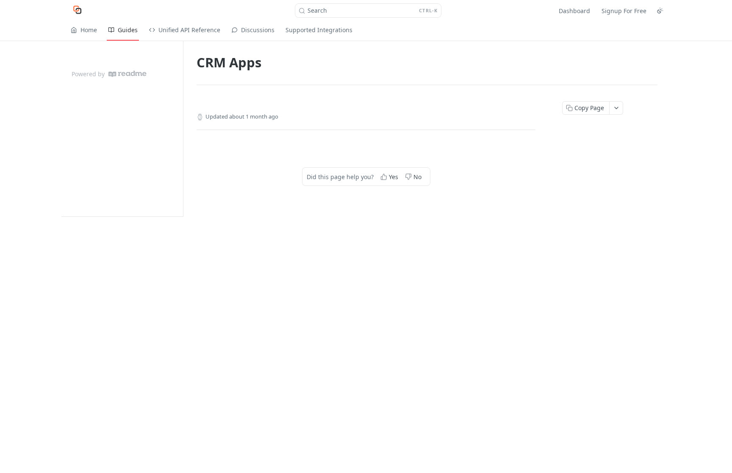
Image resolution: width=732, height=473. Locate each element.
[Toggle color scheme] (660, 10)
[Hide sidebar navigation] (181, 128)
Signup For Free (624, 11)
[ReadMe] (127, 74)
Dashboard (574, 11)
